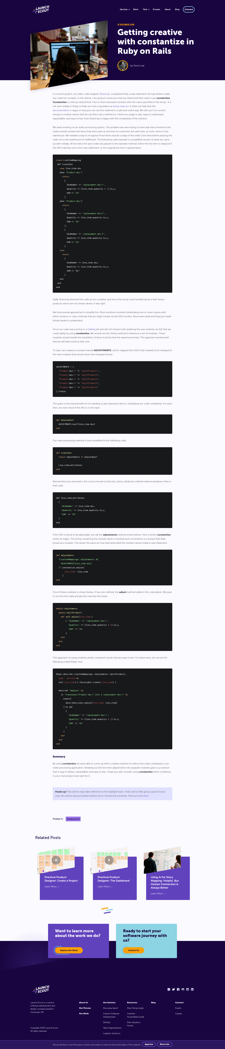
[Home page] (45, 989)
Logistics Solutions (111, 1033)
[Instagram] (168, 989)
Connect (189, 9)
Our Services (109, 1002)
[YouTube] (187, 989)
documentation (61, 110)
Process (156, 9)
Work (135, 9)
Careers (178, 1013)
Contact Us (133, 950)
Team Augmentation (112, 1028)
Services (124, 9)
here (146, 795)
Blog (177, 9)
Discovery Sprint (110, 1008)
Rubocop (105, 93)
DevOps (106, 1022)
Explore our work (69, 950)
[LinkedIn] (192, 989)
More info (164, 1044)
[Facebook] (178, 989)
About (167, 9)
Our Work (84, 1013)
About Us (83, 1002)
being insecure (121, 106)
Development (73, 819)
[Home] (72, 9)
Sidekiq (91, 329)
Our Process (85, 1008)
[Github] (182, 989)
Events (178, 1008)
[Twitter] (173, 989)
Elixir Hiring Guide (135, 1008)
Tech (145, 9)
